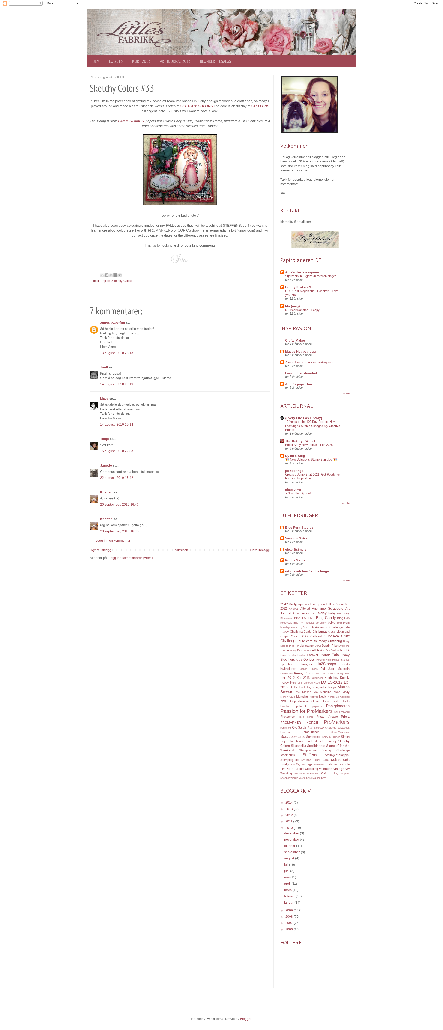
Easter (284, 650)
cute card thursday (312, 641)
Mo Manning (322, 692)
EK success (304, 650)
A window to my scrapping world (311, 362)
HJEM (95, 61)
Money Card (287, 696)
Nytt (283, 701)
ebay (293, 650)
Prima (345, 716)
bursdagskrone (288, 627)
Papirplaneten (338, 706)
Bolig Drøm (343, 622)
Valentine (325, 769)
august (289, 858)
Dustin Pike (329, 645)
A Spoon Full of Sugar (328, 604)
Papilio (105, 281)
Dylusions (344, 645)
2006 (289, 929)
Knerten (106, 492)
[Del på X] (111, 275)
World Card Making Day (312, 778)
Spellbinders (316, 745)
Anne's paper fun (298, 384)
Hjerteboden (288, 664)
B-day (322, 613)
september (292, 852)
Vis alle (346, 393)
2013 (289, 809)
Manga (332, 687)
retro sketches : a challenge (307, 571)
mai (287, 877)
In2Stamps (327, 664)
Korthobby (331, 677)
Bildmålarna (286, 618)
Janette (106, 465)
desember (292, 833)
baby (331, 613)
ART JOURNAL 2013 (175, 61)
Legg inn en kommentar (113, 540)
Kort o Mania (295, 560)
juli (286, 864)
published (285, 727)
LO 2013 (116, 61)
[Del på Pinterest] (120, 275)
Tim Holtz (286, 769)
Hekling (320, 659)
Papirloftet (299, 706)
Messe (306, 692)
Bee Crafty (343, 613)
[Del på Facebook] (115, 275)
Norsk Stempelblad (339, 696)
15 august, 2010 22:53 (116, 451)
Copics (295, 636)
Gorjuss (309, 659)
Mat (298, 692)
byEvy (303, 627)
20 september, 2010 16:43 (119, 504)
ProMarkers (337, 722)
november (292, 839)
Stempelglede (289, 760)
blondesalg (286, 622)
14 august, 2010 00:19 (116, 384)
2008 (289, 916)
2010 (289, 828)
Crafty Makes (295, 340)
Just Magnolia (339, 668)
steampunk (287, 755)
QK (294, 727)
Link (300, 682)
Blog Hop (343, 618)
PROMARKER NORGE (299, 722)
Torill (104, 367)
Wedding (286, 773)
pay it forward (342, 712)
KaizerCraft (286, 673)
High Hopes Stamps (338, 659)
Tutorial (299, 769)
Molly (346, 692)
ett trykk (318, 650)
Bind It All (301, 618)
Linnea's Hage (312, 682)
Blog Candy (326, 618)
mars (288, 890)
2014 (289, 802)
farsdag (292, 655)
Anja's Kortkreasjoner (302, 272)
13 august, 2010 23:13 (116, 353)
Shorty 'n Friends (330, 736)
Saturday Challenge (325, 727)
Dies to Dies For (289, 645)
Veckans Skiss (296, 538)
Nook (322, 696)
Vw (347, 769)
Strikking (306, 760)
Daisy (346, 641)
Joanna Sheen (308, 668)
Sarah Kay (305, 727)
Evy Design (332, 650)
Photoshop (287, 716)
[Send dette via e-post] (102, 275)
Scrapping (313, 736)
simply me (293, 489)
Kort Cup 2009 (324, 673)
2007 (289, 923)
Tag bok (300, 764)
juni (287, 871)
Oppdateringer (299, 701)
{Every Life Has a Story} (303, 418)
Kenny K (300, 673)
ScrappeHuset (292, 736)
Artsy (296, 613)
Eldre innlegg (259, 550)
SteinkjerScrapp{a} (337, 755)
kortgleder (317, 677)
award (305, 613)
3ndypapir (296, 604)
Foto (335, 654)
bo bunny (321, 622)
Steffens (310, 755)
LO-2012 (335, 682)
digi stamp (307, 645)
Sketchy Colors (121, 281)
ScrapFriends (310, 732)
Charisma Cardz (301, 631)
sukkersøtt (340, 759)
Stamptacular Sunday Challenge (324, 750)
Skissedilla (298, 745)
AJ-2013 (293, 608)
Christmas (320, 631)
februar (290, 896)
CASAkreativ (318, 627)
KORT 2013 (141, 61)
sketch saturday (325, 741)
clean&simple (295, 549)
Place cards (306, 716)
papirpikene (316, 706)
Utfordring (311, 769)
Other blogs (320, 701)
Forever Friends (318, 655)
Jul (323, 668)
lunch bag (305, 687)
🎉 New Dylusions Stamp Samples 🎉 (311, 459)
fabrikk (345, 650)
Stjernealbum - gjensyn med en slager (310, 276)
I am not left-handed (301, 373)
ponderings (294, 471)
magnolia (319, 687)
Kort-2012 (287, 677)
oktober (290, 846)
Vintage (338, 769)
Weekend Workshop (306, 773)
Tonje (104, 439)
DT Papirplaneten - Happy (302, 310)
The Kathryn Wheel (300, 441)
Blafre (311, 618)
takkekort (319, 764)
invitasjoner (288, 668)
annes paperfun (112, 322)
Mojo (337, 692)
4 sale (308, 604)
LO (323, 682)
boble (331, 622)
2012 (289, 815)
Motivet (314, 696)
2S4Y (284, 604)
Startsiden (180, 550)
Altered (305, 608)
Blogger (245, 1019)
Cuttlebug (335, 641)
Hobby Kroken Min (299, 287)
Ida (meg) (292, 306)
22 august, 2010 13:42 (116, 477)
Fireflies (301, 655)
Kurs (293, 682)
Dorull (318, 645)
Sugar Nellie (321, 760)
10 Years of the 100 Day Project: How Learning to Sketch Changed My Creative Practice (312, 426)
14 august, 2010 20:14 (116, 424)
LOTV (293, 687)
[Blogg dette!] (107, 275)
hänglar (306, 664)
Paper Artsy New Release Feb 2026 (309, 445)
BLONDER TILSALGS (215, 61)
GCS (299, 659)
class (331, 631)
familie (283, 655)
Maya (104, 398)
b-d (313, 613)
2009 (289, 910)
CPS (305, 636)
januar (289, 902)
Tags (309, 764)
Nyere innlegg (101, 550)
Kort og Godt (342, 673)
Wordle (294, 778)
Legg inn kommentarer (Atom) (131, 558)
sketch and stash (301, 741)
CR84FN (316, 636)
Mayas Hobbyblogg (300, 351)
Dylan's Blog (295, 456)
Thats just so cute (337, 764)
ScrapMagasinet (340, 732)
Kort (311, 673)
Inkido (345, 664)
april (287, 883)
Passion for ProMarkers (306, 711)
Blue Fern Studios (299, 527)
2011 (289, 821)
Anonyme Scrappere (327, 608)
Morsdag (302, 696)
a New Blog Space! (298, 493)
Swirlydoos (287, 764)
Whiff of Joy (329, 773)
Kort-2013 (303, 677)
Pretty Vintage (327, 716)
